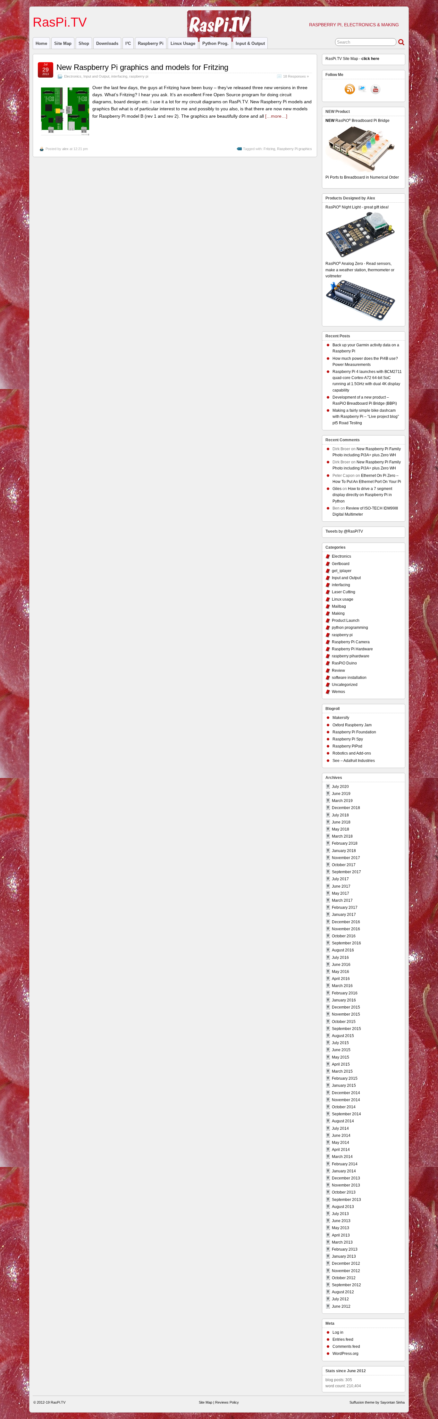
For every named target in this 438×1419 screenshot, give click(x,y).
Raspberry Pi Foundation (354, 732)
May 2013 (340, 1228)
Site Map (63, 43)
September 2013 (346, 1199)
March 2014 (342, 1156)
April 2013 (341, 1235)
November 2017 (346, 858)
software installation (349, 677)
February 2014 (345, 1164)
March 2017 (342, 900)
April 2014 (341, 1149)
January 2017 (344, 914)
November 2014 (346, 1100)
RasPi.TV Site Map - (352, 58)
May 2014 (340, 1142)
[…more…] (276, 116)
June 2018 (341, 822)
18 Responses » (296, 76)
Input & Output (250, 43)
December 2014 (346, 1093)
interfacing (119, 76)
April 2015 (341, 1064)
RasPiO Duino (344, 663)
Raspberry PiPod (347, 746)
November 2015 (346, 1014)
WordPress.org (345, 1353)
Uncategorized (345, 684)
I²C (128, 43)
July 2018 (340, 815)
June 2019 (341, 793)
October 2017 (344, 865)
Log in (338, 1332)
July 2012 (340, 1299)
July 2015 (340, 1043)
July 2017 (340, 879)
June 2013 (341, 1221)
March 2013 (342, 1242)
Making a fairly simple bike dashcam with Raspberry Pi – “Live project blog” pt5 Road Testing (366, 416)
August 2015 (343, 1036)
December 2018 (346, 808)
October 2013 (344, 1192)
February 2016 (345, 993)
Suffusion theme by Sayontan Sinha (377, 1402)
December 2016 (346, 922)
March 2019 (342, 800)
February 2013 (345, 1249)
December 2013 (346, 1178)
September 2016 (346, 943)
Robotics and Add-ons (352, 753)
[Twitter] (363, 90)
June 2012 (341, 1306)
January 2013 (344, 1256)
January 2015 (344, 1085)
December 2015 (346, 1007)
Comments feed (346, 1346)
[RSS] (350, 90)
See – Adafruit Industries (354, 760)
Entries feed (343, 1339)
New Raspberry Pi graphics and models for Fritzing (142, 67)
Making (338, 613)
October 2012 (344, 1278)
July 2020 (340, 786)
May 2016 (340, 971)
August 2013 (343, 1206)
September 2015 (346, 1028)
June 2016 (341, 964)
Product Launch (345, 620)
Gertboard (341, 564)
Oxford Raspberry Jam (352, 725)
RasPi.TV (60, 22)
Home (41, 43)
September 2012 (346, 1285)
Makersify (341, 717)
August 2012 (343, 1292)
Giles (337, 488)
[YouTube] (375, 90)
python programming (350, 627)
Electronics (72, 76)
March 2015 (342, 1071)
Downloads (107, 43)
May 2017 (340, 893)
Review (338, 670)
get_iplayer (341, 571)
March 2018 (342, 836)
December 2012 (346, 1263)
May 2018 (340, 829)
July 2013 (340, 1214)
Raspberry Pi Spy (348, 739)
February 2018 (345, 843)
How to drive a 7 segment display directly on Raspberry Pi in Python (362, 494)
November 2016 (346, 929)
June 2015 (341, 1050)
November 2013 (346, 1185)
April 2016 (341, 978)
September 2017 (346, 872)
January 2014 (344, 1171)
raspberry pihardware (350, 656)
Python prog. (215, 43)
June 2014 (341, 1135)
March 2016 (342, 986)
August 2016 (343, 950)
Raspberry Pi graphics (294, 149)
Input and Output (96, 76)
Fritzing (269, 149)
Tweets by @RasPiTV (344, 531)
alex (65, 149)
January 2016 (344, 1000)
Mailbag (339, 606)
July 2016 (340, 957)
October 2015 (344, 1021)
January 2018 (344, 851)
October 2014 (344, 1107)
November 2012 (346, 1271)
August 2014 (343, 1121)
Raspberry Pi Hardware (352, 649)
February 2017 (345, 907)
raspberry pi (151, 43)
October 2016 (344, 936)
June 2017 (341, 886)
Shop (84, 43)
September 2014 (346, 1114)
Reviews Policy (227, 1402)
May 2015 (340, 1057)
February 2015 (345, 1078)
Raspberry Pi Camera (351, 642)
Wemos (338, 691)
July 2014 (340, 1128)
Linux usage (183, 43)
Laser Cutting (343, 592)
